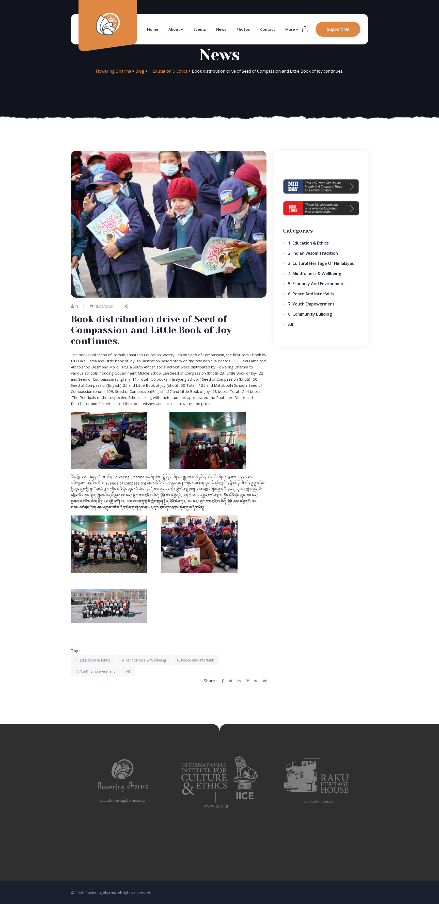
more (290, 29)
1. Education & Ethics (93, 660)
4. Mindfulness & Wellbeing (144, 660)
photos (243, 29)
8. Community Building (310, 314)
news (221, 29)
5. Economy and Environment (316, 283)
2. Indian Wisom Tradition (313, 253)
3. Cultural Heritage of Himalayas (321, 263)
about (174, 29)
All (128, 671)
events (200, 29)
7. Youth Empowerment (95, 671)
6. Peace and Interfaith (195, 660)
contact (267, 29)
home (152, 29)
